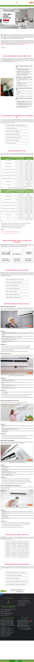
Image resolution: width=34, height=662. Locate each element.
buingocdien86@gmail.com (25, 625)
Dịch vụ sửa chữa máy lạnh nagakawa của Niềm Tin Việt (10, 231)
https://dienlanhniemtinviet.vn (26, 626)
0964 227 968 (24, 624)
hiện (5, 47)
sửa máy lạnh (11, 34)
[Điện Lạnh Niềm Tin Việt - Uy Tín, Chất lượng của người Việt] (17, 2)
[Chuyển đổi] (6, 125)
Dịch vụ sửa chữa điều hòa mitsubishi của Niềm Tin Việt (10, 233)
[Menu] (1, 2)
